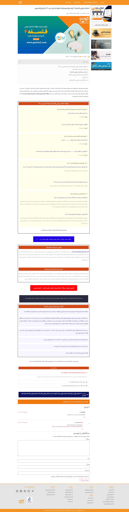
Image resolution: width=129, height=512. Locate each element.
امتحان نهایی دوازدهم (74, 393)
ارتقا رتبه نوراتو (77, 2)
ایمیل (88, 464)
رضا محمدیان (80, 422)
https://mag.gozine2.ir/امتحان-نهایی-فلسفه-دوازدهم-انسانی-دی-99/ (67, 426)
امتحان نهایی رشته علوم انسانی (59, 393)
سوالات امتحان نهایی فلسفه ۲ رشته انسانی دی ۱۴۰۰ (72, 67)
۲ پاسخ (85, 77)
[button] (19, 61)
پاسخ (84, 417)
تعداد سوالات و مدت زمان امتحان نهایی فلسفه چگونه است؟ (73, 386)
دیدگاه (88, 439)
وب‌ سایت (87, 470)
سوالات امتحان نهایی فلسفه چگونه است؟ (77, 382)
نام (88, 458)
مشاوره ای (83, 13)
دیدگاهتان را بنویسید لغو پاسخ (78, 80)
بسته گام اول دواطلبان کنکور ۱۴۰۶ (90, 2)
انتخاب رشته (68, 2)
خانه (88, 13)
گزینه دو (102, 2)
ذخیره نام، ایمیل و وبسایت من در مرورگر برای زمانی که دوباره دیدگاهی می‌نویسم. (69, 476)
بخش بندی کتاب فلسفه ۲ (79, 69)
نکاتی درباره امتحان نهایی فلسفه (78, 75)
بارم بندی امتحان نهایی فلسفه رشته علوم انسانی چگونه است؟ (73, 373)
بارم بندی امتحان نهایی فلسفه (78, 72)
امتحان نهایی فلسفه (44, 393)
